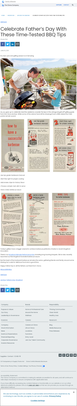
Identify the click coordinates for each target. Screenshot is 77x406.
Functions (28, 334)
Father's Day (10, 280)
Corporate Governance (9, 340)
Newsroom (11, 15)
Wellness (28, 315)
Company (4, 305)
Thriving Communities (57, 309)
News (3, 331)
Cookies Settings (23, 366)
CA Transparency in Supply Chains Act (13, 361)
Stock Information (7, 328)
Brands (27, 305)
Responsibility (54, 305)
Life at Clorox (29, 328)
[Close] (74, 392)
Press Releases (54, 331)
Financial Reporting (7, 337)
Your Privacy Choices (35, 366)
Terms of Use (4, 366)
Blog (50, 325)
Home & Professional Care (34, 309)
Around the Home (31, 312)
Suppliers (59, 5)
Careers (28, 320)
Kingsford (19, 280)
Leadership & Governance (10, 315)
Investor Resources (7, 343)
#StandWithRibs (6, 269)
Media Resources (55, 328)
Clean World (53, 312)
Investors (4, 320)
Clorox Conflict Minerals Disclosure (36, 361)
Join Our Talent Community (35, 340)
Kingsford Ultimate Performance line (21, 255)
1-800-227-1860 (33, 385)
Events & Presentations (9, 334)
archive (3, 280)
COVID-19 (17, 356)
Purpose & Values (7, 309)
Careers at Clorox (31, 325)
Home (3, 15)
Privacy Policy (13, 366)
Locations (28, 331)
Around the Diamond (23, 15)
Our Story (4, 312)
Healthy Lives (53, 315)
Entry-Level (29, 337)
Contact (66, 5)
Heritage (4, 22)
